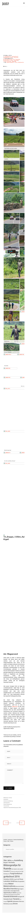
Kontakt (5, 839)
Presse (5, 841)
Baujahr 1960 (7, 862)
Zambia (10, 903)
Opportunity (16, 890)
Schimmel (13, 896)
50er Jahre (7, 860)
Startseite (6, 899)
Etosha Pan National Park (16, 871)
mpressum (10, 839)
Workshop (6, 903)
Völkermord (15, 706)
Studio (11, 899)
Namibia (14, 889)
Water (22, 901)
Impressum (6, 799)
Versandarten (6, 805)
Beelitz (13, 862)
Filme (9, 873)
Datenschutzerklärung (8, 801)
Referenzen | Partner (8, 797)
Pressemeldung (17, 894)
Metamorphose (9, 886)
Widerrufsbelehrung (8, 804)
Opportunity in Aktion (10, 892)
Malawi (11, 884)
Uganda (14, 61)
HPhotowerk (10, 62)
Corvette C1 (7, 871)
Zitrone (15, 904)
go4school (15, 56)
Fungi (12, 873)
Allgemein (8, 56)
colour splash (20, 869)
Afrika (13, 860)
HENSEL (11, 879)
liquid (15, 879)
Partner (11, 841)
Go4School (18, 873)
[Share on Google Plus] (6, 66)
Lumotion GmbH (9, 881)
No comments (19, 62)
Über (8, 841)
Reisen (16, 57)
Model (22, 886)
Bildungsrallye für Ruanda (12, 59)
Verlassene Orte (17, 901)
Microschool (18, 886)
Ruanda (16, 60)
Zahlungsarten (7, 802)
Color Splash (14, 869)
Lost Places (20, 879)
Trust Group (7, 61)
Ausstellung (18, 860)
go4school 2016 (8, 57)
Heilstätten (6, 879)
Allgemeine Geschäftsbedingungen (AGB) (12, 807)
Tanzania (16, 899)
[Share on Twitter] (5, 66)
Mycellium (7, 889)
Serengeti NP (20, 896)
